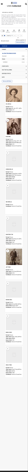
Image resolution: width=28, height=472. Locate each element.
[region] (14, 64)
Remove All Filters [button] (20, 42)
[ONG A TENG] (14, 354)
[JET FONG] (14, 257)
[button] (14, 31)
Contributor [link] (5, 62)
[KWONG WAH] (14, 289)
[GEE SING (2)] (14, 191)
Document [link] (4, 56)
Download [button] (8, 31)
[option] (13, 56)
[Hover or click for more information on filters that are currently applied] (25, 40)
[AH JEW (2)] (14, 94)
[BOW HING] (14, 126)
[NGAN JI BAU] (14, 322)
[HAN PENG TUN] (14, 224)
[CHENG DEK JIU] (14, 159)
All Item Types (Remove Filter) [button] (9, 53)
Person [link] (3, 59)
